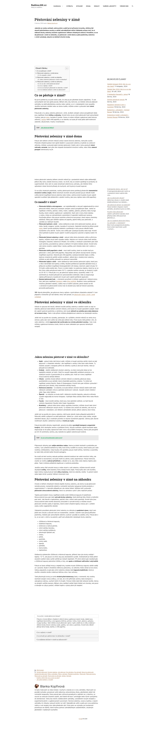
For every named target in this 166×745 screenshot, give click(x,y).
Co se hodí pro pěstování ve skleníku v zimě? (54, 88)
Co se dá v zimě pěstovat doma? (50, 84)
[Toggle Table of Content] (66, 68)
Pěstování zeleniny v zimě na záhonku (49, 81)
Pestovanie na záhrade (54, 676)
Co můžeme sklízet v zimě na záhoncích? (52, 90)
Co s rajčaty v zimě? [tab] (44, 632)
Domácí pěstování (42, 672)
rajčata (43, 119)
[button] (132, 6)
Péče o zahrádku (52, 674)
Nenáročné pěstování (41, 674)
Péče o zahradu (62, 674)
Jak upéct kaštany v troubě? (45, 679)
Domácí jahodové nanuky (116, 99)
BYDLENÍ (79, 6)
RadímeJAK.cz (39, 5)
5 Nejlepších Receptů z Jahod (117, 94)
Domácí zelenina (52, 672)
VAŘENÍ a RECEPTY (109, 6)
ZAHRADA (57, 6)
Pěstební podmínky (73, 674)
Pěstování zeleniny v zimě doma (47, 73)
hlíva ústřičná (71, 281)
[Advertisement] (66, 52)
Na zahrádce (70, 672)
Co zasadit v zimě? (45, 75)
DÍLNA (88, 6)
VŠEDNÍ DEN (124, 6)
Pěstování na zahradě (41, 676)
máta (47, 117)
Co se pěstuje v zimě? (44, 71)
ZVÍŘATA (69, 6)
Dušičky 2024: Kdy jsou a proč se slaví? (48, 678)
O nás (80, 719)
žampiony (59, 281)
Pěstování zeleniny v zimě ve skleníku (49, 77)
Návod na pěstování (87, 672)
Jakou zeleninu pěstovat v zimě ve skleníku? (53, 79)
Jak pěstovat (61, 672)
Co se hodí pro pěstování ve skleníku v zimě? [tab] (53, 636)
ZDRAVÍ (96, 6)
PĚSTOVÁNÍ (40, 670)
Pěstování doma (91, 674)
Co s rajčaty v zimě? (46, 86)
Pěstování (82, 674)
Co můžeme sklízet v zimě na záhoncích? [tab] (52, 640)
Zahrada (68, 676)
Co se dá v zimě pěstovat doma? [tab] (48, 616)
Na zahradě (77, 672)
